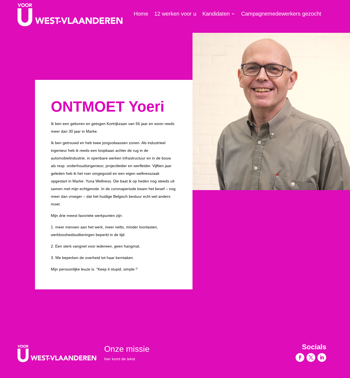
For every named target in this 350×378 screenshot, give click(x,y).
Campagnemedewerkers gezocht (281, 14)
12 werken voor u (175, 14)
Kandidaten (216, 14)
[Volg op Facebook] (300, 357)
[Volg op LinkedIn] (321, 357)
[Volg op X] (311, 357)
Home (141, 14)
